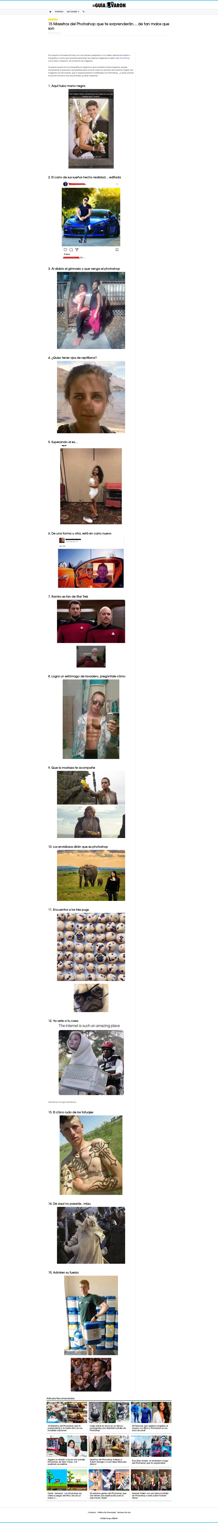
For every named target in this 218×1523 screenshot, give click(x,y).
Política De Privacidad (107, 1512)
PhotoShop (124, 58)
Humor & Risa (53, 19)
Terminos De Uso (124, 1512)
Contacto (92, 1512)
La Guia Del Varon (109, 5)
